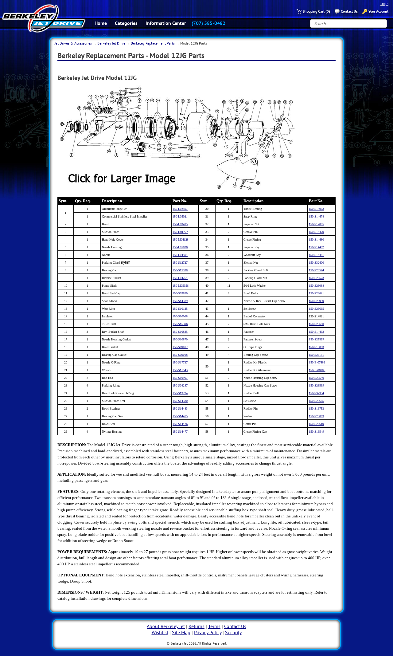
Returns (196, 626)
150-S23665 (316, 308)
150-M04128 (181, 239)
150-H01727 (180, 232)
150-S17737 (180, 362)
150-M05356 (181, 285)
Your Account (378, 11)
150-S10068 (180, 316)
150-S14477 (180, 431)
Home (101, 23)
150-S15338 (180, 270)
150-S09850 (180, 293)
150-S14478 (316, 216)
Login (384, 4)
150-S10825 (180, 331)
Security (233, 632)
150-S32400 (316, 262)
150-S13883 (316, 347)
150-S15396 (180, 324)
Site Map (181, 632)
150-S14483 (180, 408)
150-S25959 (316, 301)
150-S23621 (316, 293)
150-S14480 (316, 239)
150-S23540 (316, 377)
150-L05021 (180, 216)
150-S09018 (180, 354)
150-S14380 (180, 401)
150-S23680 (316, 324)
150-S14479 (316, 232)
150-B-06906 (317, 370)
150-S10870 (180, 339)
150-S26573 (316, 278)
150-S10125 (180, 308)
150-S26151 (316, 354)
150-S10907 (180, 377)
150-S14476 (180, 424)
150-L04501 (180, 255)
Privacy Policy (207, 632)
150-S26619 (316, 424)
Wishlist (160, 632)
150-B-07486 (317, 362)
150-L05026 (180, 247)
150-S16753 (316, 408)
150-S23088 (316, 285)
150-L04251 (180, 278)
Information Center (166, 23)
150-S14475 (180, 416)
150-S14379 (180, 301)
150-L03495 (180, 224)
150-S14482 (316, 247)
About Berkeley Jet (166, 626)
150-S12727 (180, 262)
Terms (214, 626)
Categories (126, 23)
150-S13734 (180, 393)
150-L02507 (180, 208)
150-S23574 (316, 270)
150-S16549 (316, 431)
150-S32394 (316, 393)
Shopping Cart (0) (316, 11)
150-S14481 (316, 255)
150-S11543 (180, 370)
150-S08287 (180, 385)
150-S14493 (316, 331)
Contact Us (349, 11)
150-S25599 (316, 339)
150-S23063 (316, 416)
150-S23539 (316, 385)
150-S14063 (316, 208)
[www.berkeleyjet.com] (44, 18)
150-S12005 (316, 224)
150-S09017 (180, 347)
